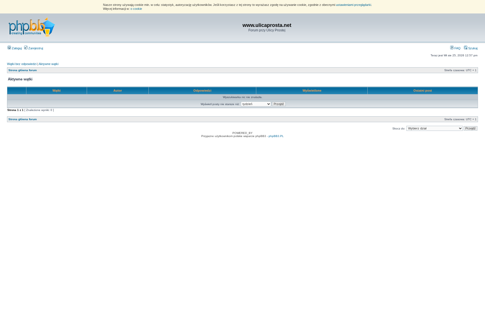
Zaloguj (16, 48)
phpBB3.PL (276, 136)
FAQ (457, 48)
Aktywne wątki (48, 64)
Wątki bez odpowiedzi (21, 64)
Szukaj (472, 48)
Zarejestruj (35, 48)
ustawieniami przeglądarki (353, 4)
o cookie (136, 8)
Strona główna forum (22, 70)
